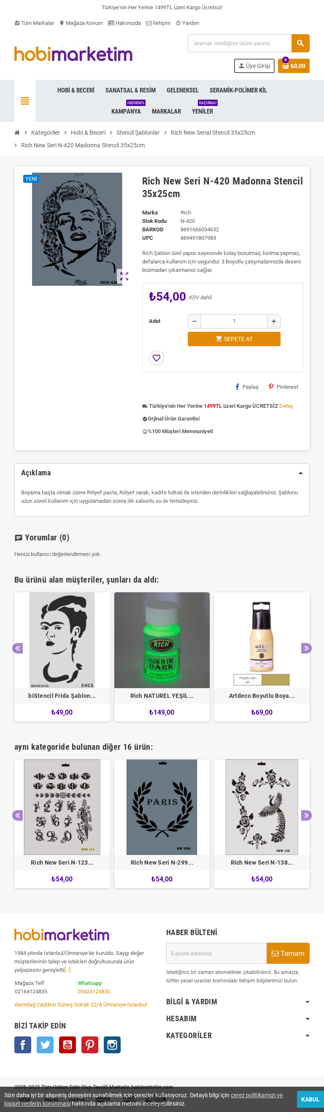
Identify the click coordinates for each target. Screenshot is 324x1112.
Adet (154, 321)
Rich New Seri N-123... (62, 862)
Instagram (112, 1044)
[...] (67, 970)
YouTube (67, 1044)
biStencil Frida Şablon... (62, 695)
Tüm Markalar (34, 23)
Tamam (292, 953)
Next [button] (306, 648)
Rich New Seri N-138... (262, 862)
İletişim (160, 23)
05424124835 (94, 991)
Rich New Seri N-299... (162, 862)
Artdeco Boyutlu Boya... (261, 695)
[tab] (162, 473)
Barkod (152, 229)
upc (147, 238)
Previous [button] (17, 648)
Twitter (45, 1044)
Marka (150, 212)
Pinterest (287, 387)
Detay (286, 406)
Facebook (22, 1044)
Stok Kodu (154, 221)
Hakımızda (127, 23)
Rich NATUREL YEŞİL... (162, 695)
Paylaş (251, 387)
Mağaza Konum (81, 23)
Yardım (187, 23)
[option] (62, 656)
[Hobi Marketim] (73, 53)
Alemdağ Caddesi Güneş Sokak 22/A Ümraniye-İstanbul (80, 1004)
